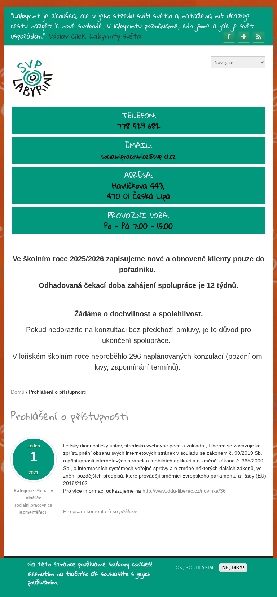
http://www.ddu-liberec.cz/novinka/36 (184, 491)
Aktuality (44, 490)
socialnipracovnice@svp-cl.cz (138, 156)
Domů (18, 392)
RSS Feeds (258, 36)
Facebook (229, 36)
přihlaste (128, 511)
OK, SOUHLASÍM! (195, 567)
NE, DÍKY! (233, 567)
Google (244, 36)
